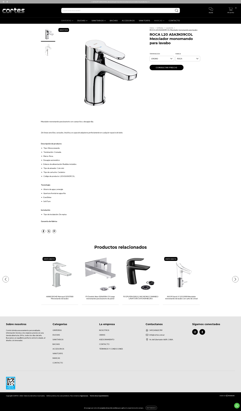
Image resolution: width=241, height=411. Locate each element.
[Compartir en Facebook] (44, 232)
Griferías (160, 28)
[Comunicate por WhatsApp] (237, 405)
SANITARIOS (98, 20)
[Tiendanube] (227, 396)
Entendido (151, 408)
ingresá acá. (84, 396)
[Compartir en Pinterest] (54, 232)
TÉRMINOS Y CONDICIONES (111, 349)
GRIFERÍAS (66, 20)
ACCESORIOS (128, 20)
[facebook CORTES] (7, 2)
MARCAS (158, 20)
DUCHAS (81, 20)
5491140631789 (155, 330)
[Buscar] (177, 11)
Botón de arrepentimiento (99, 396)
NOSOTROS (104, 330)
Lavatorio (169, 28)
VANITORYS (144, 20)
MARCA (178, 54)
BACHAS (114, 20)
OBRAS (102, 335)
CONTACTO (174, 20)
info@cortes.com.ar (157, 335)
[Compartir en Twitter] (49, 232)
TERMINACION (155, 54)
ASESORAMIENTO (106, 339)
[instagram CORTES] (4, 2)
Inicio (152, 28)
